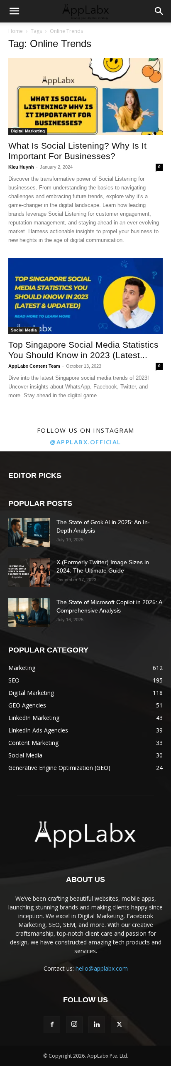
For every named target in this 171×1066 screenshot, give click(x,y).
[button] (14, 11)
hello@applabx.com (102, 968)
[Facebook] (52, 1024)
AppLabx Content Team (34, 366)
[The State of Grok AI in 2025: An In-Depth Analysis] (29, 532)
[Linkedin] (96, 1024)
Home (15, 31)
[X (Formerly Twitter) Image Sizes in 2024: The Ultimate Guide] (29, 572)
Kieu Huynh (21, 166)
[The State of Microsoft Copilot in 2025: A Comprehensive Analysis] (29, 612)
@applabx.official (85, 442)
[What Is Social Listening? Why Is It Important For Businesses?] (85, 96)
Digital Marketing (28, 131)
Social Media (24, 330)
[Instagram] (74, 1024)
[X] (119, 1024)
